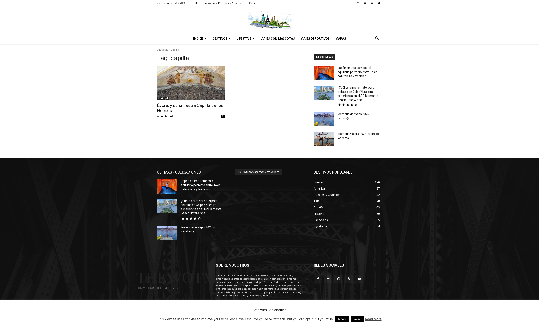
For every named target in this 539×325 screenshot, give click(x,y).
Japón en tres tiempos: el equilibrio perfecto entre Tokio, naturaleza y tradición (358, 72)
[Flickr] (358, 3)
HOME (196, 2)
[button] (377, 39)
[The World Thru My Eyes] (269, 20)
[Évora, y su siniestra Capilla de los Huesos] (191, 83)
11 (223, 116)
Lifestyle (244, 38)
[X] (372, 3)
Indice (198, 38)
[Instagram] (365, 3)
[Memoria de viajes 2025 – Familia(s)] (324, 119)
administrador (166, 116)
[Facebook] (351, 3)
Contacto (254, 2)
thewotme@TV (212, 2)
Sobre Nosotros (233, 2)
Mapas (340, 38)
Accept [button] (342, 319)
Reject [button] (358, 319)
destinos (219, 38)
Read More (373, 319)
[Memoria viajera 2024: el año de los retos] (324, 139)
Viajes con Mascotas (278, 38)
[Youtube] (379, 3)
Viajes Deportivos (315, 38)
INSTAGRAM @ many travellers (258, 172)
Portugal (163, 98)
